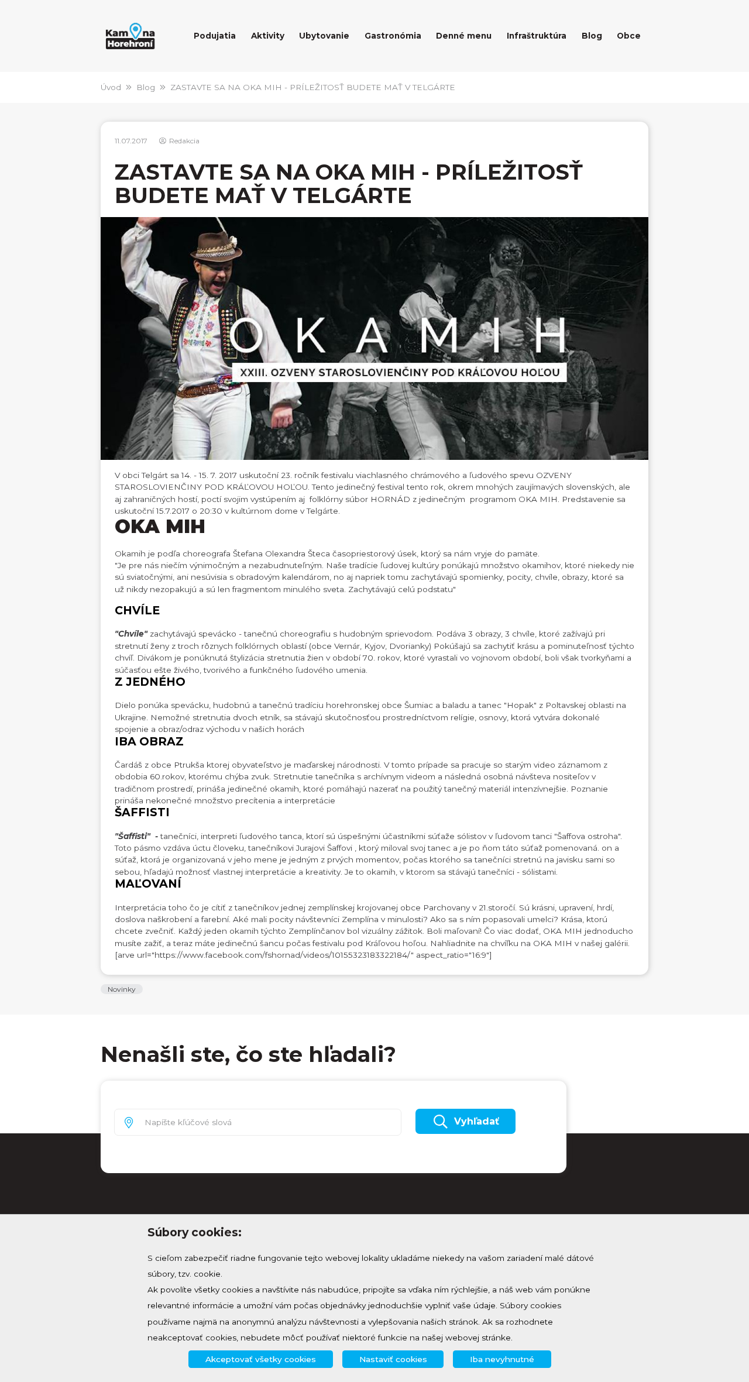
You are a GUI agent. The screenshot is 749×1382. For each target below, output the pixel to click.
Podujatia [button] (215, 35)
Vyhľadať (476, 1121)
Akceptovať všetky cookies (260, 1359)
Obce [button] (629, 35)
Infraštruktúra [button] (536, 35)
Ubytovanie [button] (324, 35)
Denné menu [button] (464, 35)
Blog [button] (592, 35)
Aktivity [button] (267, 35)
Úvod (111, 87)
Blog (145, 87)
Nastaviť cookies (393, 1359)
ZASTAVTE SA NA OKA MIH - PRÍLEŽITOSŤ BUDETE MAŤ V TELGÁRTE (312, 87)
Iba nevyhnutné (502, 1359)
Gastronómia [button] (393, 35)
